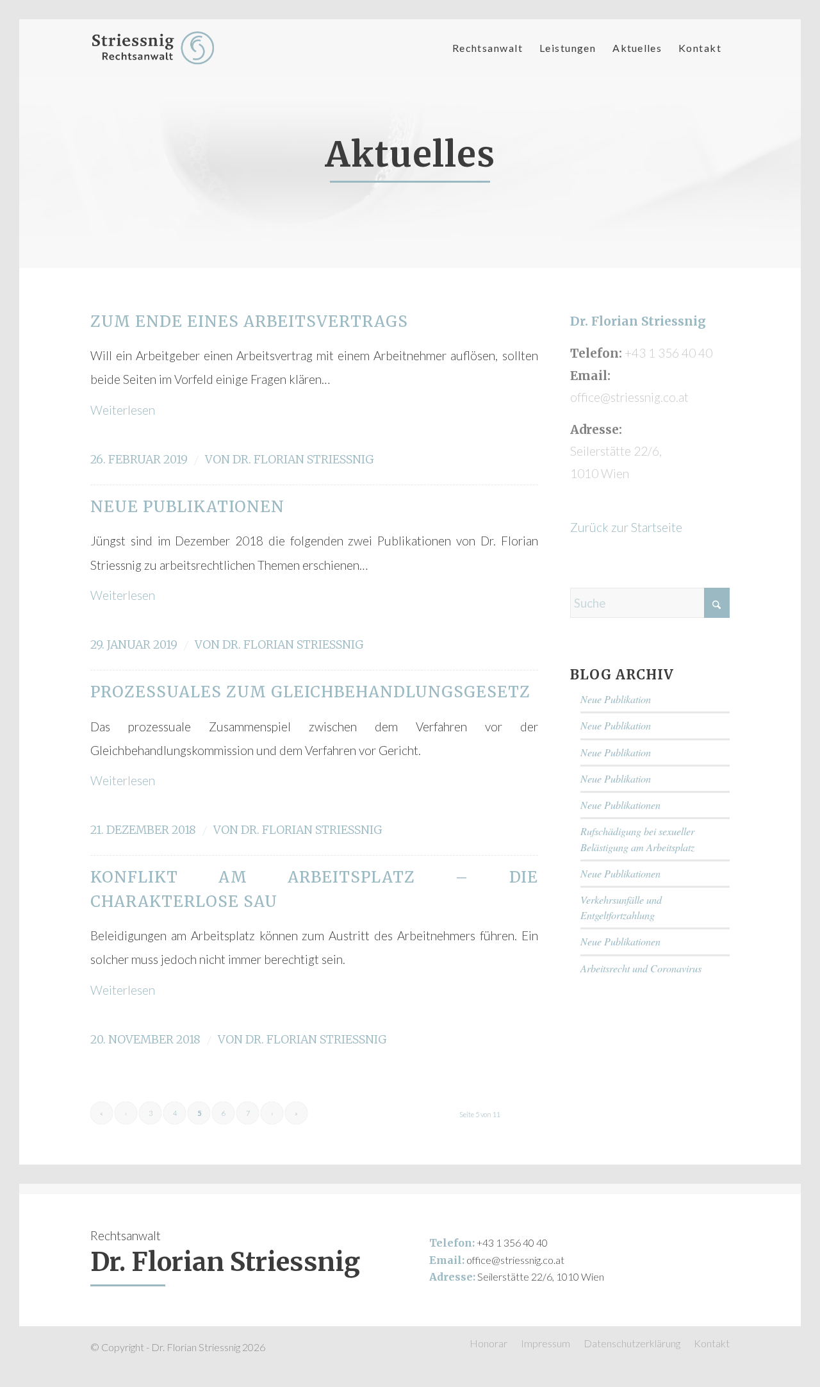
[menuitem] (487, 48)
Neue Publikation (615, 699)
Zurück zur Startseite (626, 527)
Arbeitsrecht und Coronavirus (640, 968)
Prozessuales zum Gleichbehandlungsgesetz (310, 692)
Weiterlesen (122, 410)
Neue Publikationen (187, 507)
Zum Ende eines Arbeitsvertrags (249, 321)
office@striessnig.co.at (515, 1260)
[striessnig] (153, 48)
